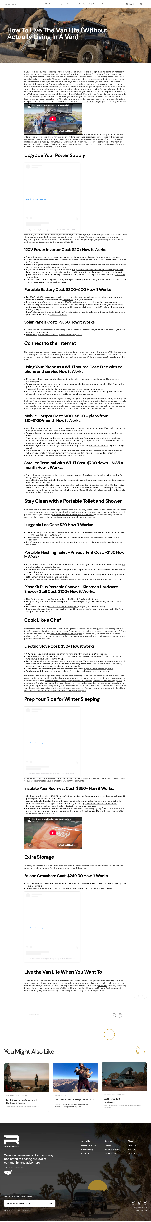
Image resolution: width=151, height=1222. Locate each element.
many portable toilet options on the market (56, 532)
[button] (48, 4)
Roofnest (102, 985)
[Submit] (127, 4)
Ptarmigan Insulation (39, 796)
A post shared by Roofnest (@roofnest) (41, 230)
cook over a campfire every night (66, 633)
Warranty (132, 1149)
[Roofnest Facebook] (133, 1203)
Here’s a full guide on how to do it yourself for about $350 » (54, 334)
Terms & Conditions (23, 1210)
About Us (85, 1141)
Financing (82, 4)
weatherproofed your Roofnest (45, 780)
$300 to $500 (36, 297)
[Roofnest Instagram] (139, 1203)
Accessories (71, 4)
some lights (68, 299)
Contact (85, 1153)
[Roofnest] (11, 4)
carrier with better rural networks (87, 401)
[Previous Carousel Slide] (136, 996)
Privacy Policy (87, 1149)
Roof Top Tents (48, 4)
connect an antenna (98, 445)
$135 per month (45, 492)
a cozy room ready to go (89, 101)
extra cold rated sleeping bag (87, 808)
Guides (108, 1145)
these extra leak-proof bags (95, 537)
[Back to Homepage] (12, 1141)
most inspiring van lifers (47, 137)
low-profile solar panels (74, 307)
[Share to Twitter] (120, 1016)
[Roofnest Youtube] (145, 1203)
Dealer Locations (88, 1145)
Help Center (93, 4)
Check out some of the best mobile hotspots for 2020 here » (55, 455)
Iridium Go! (83, 485)
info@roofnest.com (140, 1208)
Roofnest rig (102, 141)
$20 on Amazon (33, 262)
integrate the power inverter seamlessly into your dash (97, 269)
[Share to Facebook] (114, 1016)
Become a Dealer (112, 1149)
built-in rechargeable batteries (104, 450)
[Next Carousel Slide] (144, 996)
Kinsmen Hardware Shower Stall (63, 606)
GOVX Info (132, 1153)
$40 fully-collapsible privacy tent (70, 579)
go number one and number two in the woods (72, 514)
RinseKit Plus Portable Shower (85, 599)
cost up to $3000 (63, 302)
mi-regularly (99, 139)
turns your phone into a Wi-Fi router (97, 379)
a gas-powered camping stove (98, 668)
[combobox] (132, 4)
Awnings (60, 4)
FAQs (130, 1141)
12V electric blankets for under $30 (101, 803)
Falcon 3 (101, 94)
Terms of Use (110, 1153)
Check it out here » (58, 314)
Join (50, 1203)
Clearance (105, 4)
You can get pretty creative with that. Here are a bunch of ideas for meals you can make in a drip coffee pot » (74, 689)
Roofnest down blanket (53, 806)
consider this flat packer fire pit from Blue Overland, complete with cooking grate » (83, 680)
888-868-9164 (141, 1210)
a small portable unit (51, 653)
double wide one (114, 808)
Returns (108, 1141)
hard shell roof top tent (83, 84)
